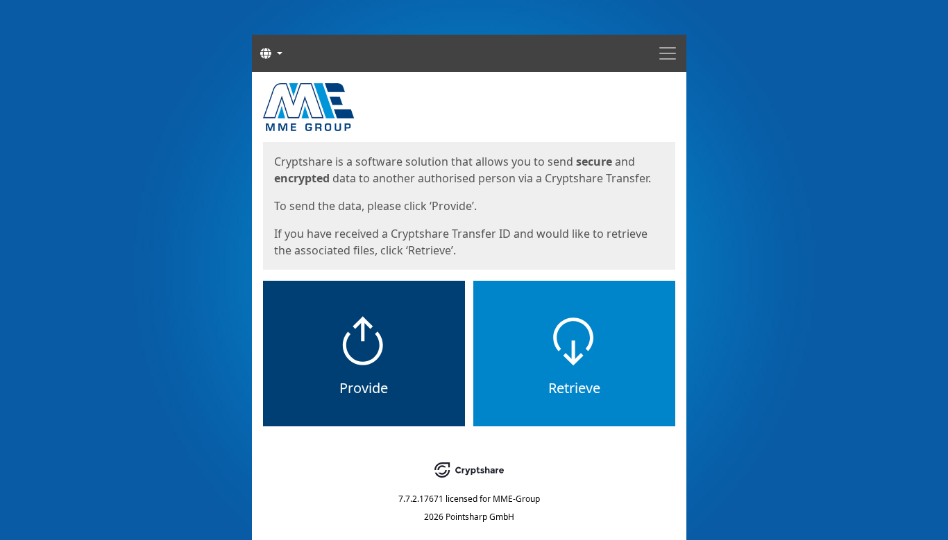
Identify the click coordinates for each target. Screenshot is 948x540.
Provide (363, 387)
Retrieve (574, 387)
